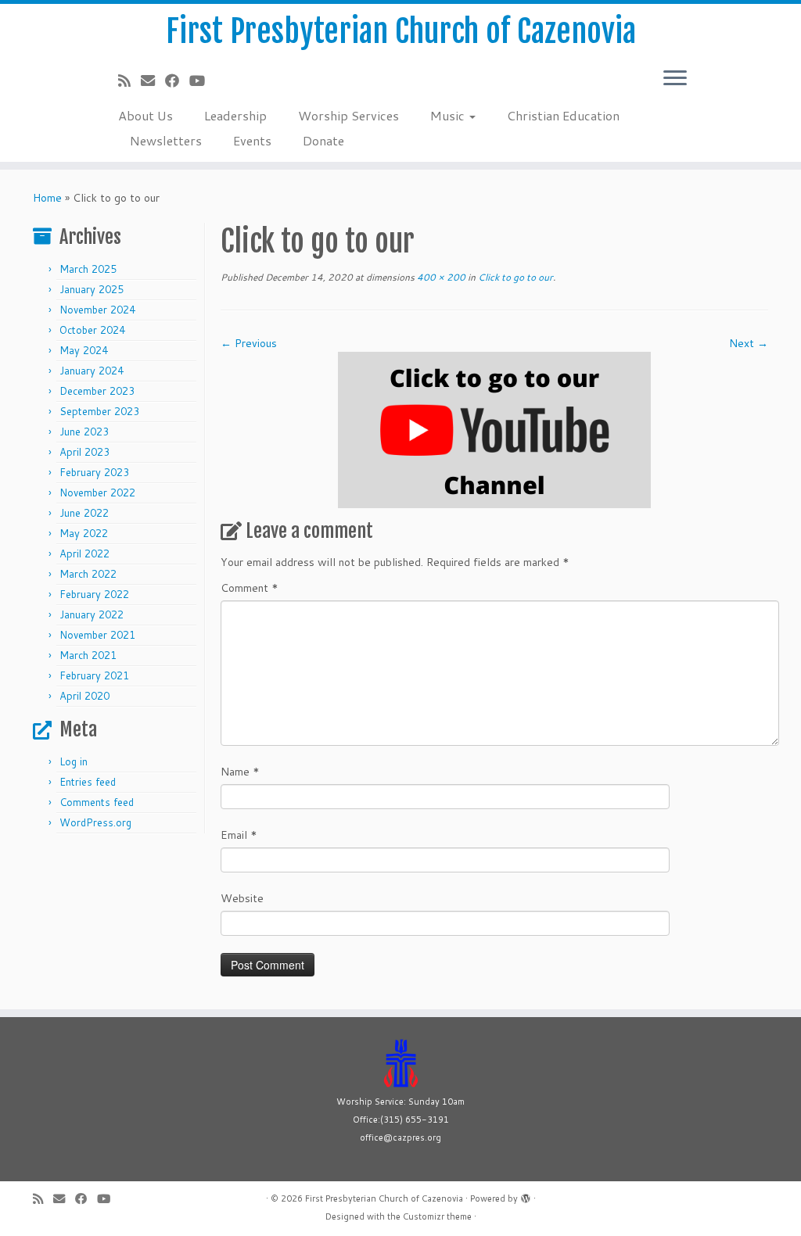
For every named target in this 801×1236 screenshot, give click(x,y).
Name (240, 771)
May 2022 (83, 533)
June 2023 (84, 432)
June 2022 (84, 513)
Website (242, 898)
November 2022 (97, 492)
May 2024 (83, 350)
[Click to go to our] (494, 429)
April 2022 (84, 553)
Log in (73, 761)
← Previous (249, 343)
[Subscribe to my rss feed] (129, 80)
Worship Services (348, 115)
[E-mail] (153, 80)
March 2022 (88, 574)
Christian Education (563, 115)
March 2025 (88, 269)
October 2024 (92, 330)
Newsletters (166, 140)
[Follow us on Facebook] (177, 80)
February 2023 (94, 472)
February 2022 (94, 594)
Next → (748, 343)
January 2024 (91, 371)
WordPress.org (95, 822)
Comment (249, 588)
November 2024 (97, 310)
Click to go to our (514, 277)
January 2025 (91, 289)
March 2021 (88, 655)
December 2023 (97, 391)
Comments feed (96, 802)
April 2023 (84, 452)
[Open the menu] (675, 79)
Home (47, 198)
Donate (323, 140)
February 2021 (94, 675)
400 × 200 (440, 277)
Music (449, 115)
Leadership (235, 115)
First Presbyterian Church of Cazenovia (401, 31)
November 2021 (97, 635)
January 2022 (91, 614)
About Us (145, 115)
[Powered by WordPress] (525, 1195)
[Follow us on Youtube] (202, 80)
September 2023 (99, 411)
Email (239, 835)
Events (252, 140)
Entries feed (87, 782)
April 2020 (84, 696)
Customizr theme (437, 1216)
